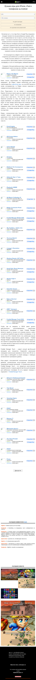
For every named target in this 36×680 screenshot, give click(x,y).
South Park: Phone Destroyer (15, 268)
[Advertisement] (18, 496)
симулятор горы (16, 84)
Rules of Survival (11, 299)
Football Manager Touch (15, 371)
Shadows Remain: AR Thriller (15, 258)
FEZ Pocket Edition (12, 136)
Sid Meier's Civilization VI (14, 197)
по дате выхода (17, 21)
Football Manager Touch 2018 (15, 319)
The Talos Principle (12, 438)
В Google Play (30, 77)
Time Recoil (10, 388)
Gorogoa (9, 156)
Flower (9, 459)
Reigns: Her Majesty (12, 73)
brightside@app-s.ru (18, 672)
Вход (34, 1)
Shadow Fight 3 (11, 278)
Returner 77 (10, 418)
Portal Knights (11, 126)
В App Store (30, 74)
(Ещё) (25, 522)
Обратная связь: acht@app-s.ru (18, 664)
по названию (17, 24)
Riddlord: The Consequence (15, 167)
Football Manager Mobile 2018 (15, 217)
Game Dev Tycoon (12, 288)
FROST (9, 408)
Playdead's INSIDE (12, 187)
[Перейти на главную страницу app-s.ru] (18, 2)
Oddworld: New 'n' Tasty (14, 177)
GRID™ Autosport (12, 309)
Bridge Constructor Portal (14, 207)
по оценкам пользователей (18, 27)
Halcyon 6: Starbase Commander (16, 378)
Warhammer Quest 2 (12, 428)
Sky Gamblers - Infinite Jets (14, 228)
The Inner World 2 (12, 238)
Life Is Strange (11, 146)
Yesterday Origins (12, 398)
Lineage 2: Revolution (13, 248)
